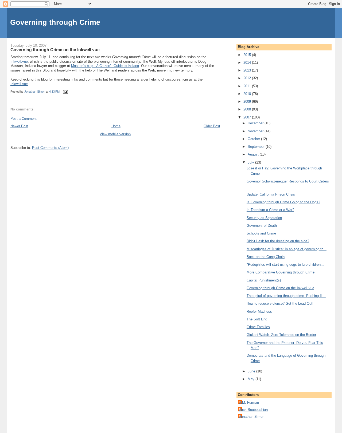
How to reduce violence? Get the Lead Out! (280, 303)
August (254, 154)
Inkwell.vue (19, 61)
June (252, 371)
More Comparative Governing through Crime (280, 272)
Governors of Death (262, 226)
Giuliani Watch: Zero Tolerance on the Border (281, 335)
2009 (247, 102)
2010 (247, 94)
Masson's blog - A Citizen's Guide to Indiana (105, 66)
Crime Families (258, 327)
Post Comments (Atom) (50, 148)
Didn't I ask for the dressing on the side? (278, 241)
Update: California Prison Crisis (271, 194)
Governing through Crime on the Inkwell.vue (280, 288)
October (254, 139)
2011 (247, 86)
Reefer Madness (259, 311)
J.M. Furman (249, 402)
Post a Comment (23, 119)
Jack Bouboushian (253, 410)
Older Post (212, 126)
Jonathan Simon (251, 417)
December (256, 123)
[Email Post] (65, 91)
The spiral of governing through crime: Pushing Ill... (286, 296)
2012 (247, 78)
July (251, 162)
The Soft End (257, 319)
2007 (247, 117)
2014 (247, 63)
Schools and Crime (261, 233)
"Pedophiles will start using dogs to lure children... (285, 265)
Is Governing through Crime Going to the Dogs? (283, 202)
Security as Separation (264, 218)
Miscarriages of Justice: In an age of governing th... (287, 249)
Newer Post (19, 126)
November (256, 131)
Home (116, 126)
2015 (247, 55)
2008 (247, 109)
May (251, 379)
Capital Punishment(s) (264, 280)
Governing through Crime (55, 22)
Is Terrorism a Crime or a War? (270, 210)
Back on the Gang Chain (266, 257)
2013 (247, 70)
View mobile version (115, 134)
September (257, 147)
